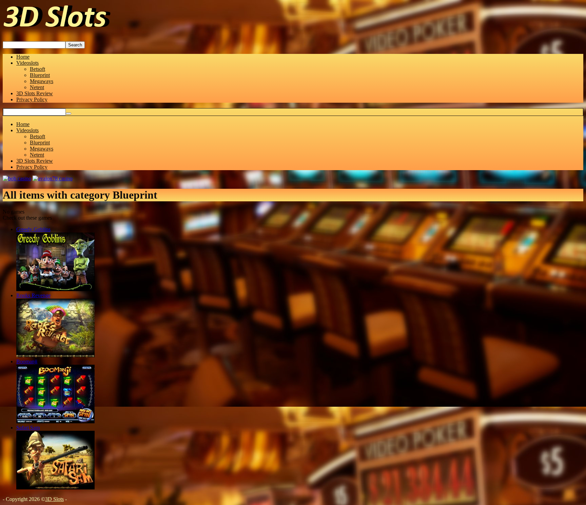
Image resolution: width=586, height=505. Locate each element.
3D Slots (54, 499)
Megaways (41, 81)
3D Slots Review (34, 93)
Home (23, 57)
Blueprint (40, 75)
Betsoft (37, 69)
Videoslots (27, 63)
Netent (37, 87)
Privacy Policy (31, 99)
